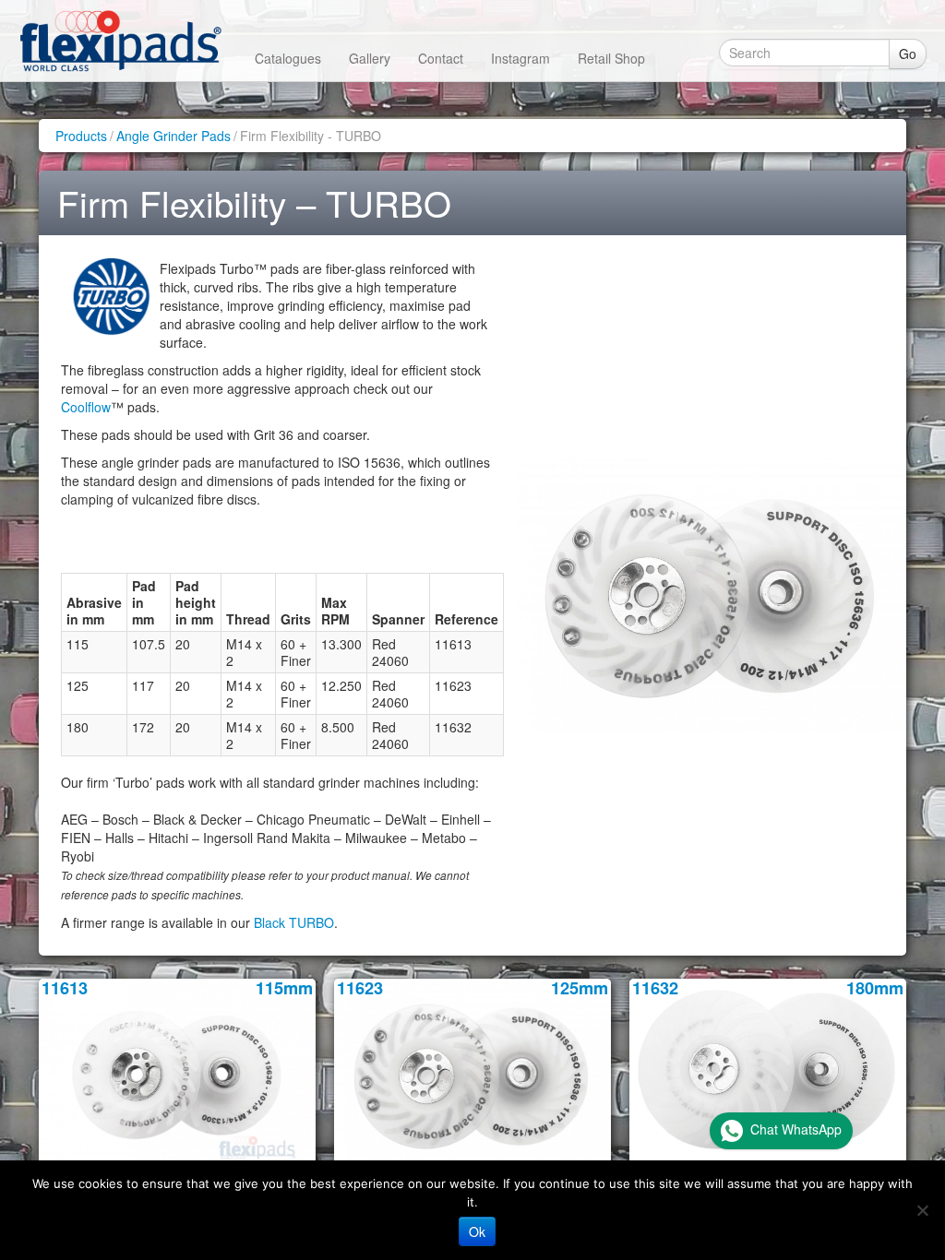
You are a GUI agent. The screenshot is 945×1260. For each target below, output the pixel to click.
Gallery (369, 58)
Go (907, 53)
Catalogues (288, 58)
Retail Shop (611, 58)
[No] (922, 1210)
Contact (440, 58)
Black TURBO (294, 922)
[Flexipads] (120, 40)
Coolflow (86, 407)
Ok (477, 1231)
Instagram (520, 58)
